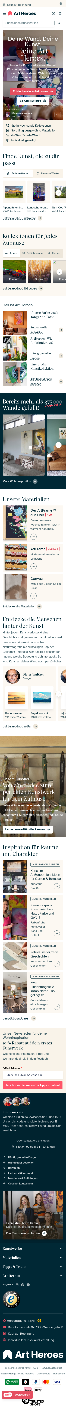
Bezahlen (14, 1168)
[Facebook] (28, 1285)
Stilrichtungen (35, 253)
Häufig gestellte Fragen (22, 1157)
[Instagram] (17, 1285)
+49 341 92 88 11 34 (28, 1147)
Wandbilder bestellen (21, 1162)
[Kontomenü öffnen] (53, 13)
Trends (13, 253)
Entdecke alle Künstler (17, 726)
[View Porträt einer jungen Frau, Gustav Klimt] (30, 447)
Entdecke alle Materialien (19, 606)
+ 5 (57, 114)
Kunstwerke (12, 1248)
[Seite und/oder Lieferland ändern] (60, 4)
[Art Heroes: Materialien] (61, 1257)
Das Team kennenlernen (23, 1233)
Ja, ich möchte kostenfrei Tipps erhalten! (32, 1085)
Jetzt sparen (17, 1395)
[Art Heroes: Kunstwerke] (61, 1248)
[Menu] (4, 13)
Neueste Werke (50, 173)
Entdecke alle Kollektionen (30, 91)
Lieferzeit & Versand (20, 1173)
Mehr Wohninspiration (17, 481)
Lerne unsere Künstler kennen (25, 829)
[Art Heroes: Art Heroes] (61, 1275)
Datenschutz (43, 1373)
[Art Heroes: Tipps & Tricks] (61, 1266)
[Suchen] (59, 23)
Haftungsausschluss (51, 1367)
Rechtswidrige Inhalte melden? (17, 1373)
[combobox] (28, 23)
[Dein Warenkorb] (60, 13)
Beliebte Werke (19, 173)
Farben (56, 253)
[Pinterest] (23, 1285)
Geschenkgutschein (20, 1183)
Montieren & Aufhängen (22, 1178)
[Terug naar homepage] (22, 13)
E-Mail (51, 1147)
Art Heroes (11, 1276)
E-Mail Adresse (12, 1068)
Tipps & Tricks (14, 1267)
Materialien (12, 1258)
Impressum (59, 1373)
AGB (35, 1367)
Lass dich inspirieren (16, 1018)
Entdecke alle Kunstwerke (19, 218)
